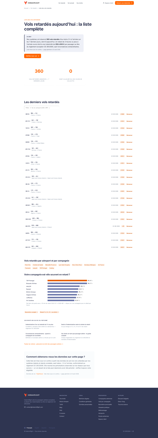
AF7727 (28, 240)
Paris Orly (27, 265)
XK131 (27, 191)
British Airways (31, 292)
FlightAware (39, 374)
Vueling (51, 268)
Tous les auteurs (123, 404)
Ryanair (28, 289)
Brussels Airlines (31, 283)
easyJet (35, 268)
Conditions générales (85, 401)
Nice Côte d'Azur (77, 265)
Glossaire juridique (103, 407)
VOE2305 (28, 219)
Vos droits (80, 3)
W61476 (28, 226)
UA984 (27, 142)
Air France (101, 265)
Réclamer (129, 114)
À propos (62, 413)
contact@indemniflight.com (34, 407)
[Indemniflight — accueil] (31, 2)
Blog (61, 407)
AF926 (27, 156)
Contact (62, 416)
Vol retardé (61, 3)
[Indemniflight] (31, 395)
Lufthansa (29, 297)
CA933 (27, 163)
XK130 (27, 184)
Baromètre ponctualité (105, 404)
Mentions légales (84, 398)
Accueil (26, 8)
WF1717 (28, 121)
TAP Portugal (43, 268)
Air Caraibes (30, 300)
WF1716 (28, 149)
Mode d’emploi (64, 401)
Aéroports (101, 413)
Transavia (27, 268)
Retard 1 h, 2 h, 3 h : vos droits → (49, 312)
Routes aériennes (103, 416)
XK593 (27, 114)
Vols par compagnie (104, 401)
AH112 (27, 212)
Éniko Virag (121, 401)
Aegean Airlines (31, 295)
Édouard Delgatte (123, 398)
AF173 (27, 170)
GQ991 (27, 233)
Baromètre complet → (31, 312)
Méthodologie (102, 410)
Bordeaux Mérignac (90, 265)
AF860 (27, 135)
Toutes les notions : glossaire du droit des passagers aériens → (43, 344)
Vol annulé (71, 3)
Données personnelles (85, 404)
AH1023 (28, 205)
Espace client (102, 419)
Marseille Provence (50, 265)
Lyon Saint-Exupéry (64, 265)
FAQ (61, 410)
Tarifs (61, 404)
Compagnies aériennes (105, 398)
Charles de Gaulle (38, 265)
